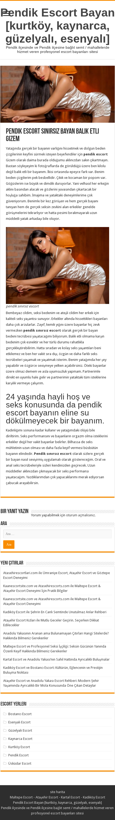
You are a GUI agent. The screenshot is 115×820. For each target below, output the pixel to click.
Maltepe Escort (21, 797)
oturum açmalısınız (80, 515)
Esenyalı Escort (19, 722)
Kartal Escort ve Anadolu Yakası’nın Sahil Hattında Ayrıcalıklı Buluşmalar (56, 659)
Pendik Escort (18, 755)
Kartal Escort (70, 797)
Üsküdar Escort (19, 763)
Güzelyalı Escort (20, 730)
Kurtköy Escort (19, 747)
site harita (57, 792)
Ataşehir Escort (47, 797)
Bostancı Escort (20, 714)
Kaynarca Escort (20, 739)
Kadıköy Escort (94, 797)
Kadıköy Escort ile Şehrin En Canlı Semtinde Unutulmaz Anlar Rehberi (54, 612)
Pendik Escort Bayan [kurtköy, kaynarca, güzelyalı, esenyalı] (57, 25)
